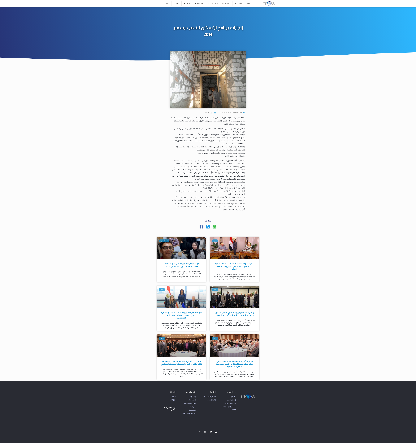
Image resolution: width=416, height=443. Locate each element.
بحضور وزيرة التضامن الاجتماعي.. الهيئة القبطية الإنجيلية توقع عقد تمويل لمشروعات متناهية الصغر (234, 266)
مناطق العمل (226, 3)
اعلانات (167, 3)
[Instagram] (205, 432)
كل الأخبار (176, 3)
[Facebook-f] (200, 432)
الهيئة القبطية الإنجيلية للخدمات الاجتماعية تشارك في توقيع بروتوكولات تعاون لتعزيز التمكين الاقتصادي (181, 315)
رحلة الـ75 (248, 3)
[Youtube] (211, 432)
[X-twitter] (216, 432)
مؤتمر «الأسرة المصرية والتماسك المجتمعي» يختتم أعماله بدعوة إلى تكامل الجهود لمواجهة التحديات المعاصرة (234, 364)
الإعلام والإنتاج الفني (170, 409)
